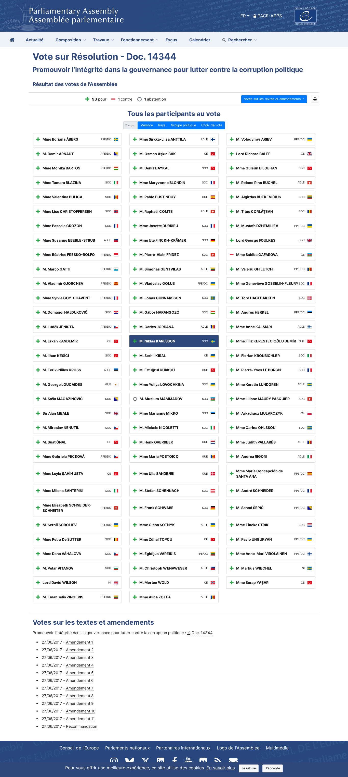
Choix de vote (211, 125)
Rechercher (240, 39)
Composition (68, 39)
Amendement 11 (80, 718)
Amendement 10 (80, 711)
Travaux (101, 39)
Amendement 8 (79, 695)
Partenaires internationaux (183, 747)
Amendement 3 (80, 657)
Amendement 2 (79, 649)
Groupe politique (183, 125)
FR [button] (243, 15)
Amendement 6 (79, 680)
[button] (315, 99)
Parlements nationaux (127, 747)
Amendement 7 (79, 688)
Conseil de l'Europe (79, 747)
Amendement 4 (80, 665)
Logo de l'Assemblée (238, 747)
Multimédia (277, 747)
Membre (146, 125)
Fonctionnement (137, 39)
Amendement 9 (79, 703)
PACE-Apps (270, 15)
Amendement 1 (79, 642)
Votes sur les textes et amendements (273, 99)
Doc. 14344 (202, 632)
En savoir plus (221, 767)
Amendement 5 (79, 672)
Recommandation (81, 726)
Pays (162, 125)
